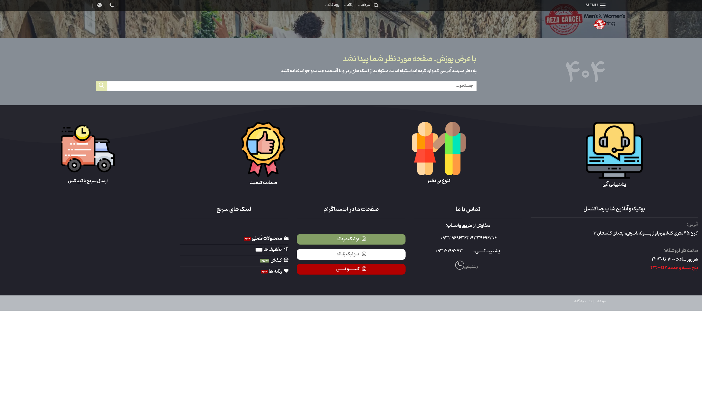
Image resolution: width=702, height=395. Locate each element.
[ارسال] (101, 86)
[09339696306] (99, 5)
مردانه (365, 5)
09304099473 (449, 251)
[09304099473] (111, 5)
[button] (595, 5)
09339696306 (483, 238)
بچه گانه (333, 5)
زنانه (350, 5)
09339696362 (455, 238)
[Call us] (459, 265)
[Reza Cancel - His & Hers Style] (556, 24)
